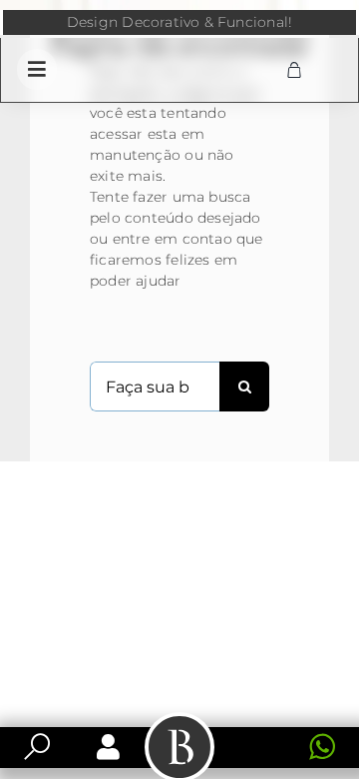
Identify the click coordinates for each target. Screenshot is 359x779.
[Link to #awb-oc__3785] (37, 69)
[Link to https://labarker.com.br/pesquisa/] (37, 747)
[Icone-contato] (258, 735)
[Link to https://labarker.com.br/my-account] (108, 747)
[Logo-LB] (179, 55)
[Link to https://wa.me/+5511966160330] (322, 747)
